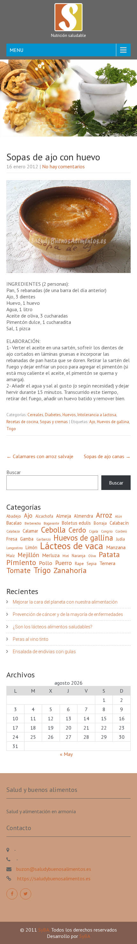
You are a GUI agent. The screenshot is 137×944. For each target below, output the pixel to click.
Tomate (18, 570)
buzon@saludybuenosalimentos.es (53, 869)
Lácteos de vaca (71, 545)
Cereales (35, 414)
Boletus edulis (76, 523)
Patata (109, 554)
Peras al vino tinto (30, 639)
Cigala (93, 531)
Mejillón (28, 555)
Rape (79, 563)
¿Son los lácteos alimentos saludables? (52, 626)
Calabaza (13, 531)
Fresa (11, 539)
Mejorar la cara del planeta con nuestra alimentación (65, 602)
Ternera (107, 563)
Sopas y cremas (54, 421)
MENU (16, 50)
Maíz (10, 555)
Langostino (14, 548)
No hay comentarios (63, 166)
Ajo (92, 421)
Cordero (121, 531)
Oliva (92, 556)
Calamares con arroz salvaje (39, 456)
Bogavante (51, 523)
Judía (120, 539)
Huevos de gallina (113, 421)
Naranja (78, 555)
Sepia (92, 563)
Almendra (83, 516)
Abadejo (13, 516)
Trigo (11, 428)
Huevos (69, 414)
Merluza (51, 555)
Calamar (30, 531)
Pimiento (21, 562)
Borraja (100, 523)
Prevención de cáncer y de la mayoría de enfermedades (68, 614)
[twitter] (25, 893)
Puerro (63, 563)
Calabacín (119, 523)
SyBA (84, 936)
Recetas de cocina (22, 421)
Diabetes (53, 414)
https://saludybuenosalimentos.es (53, 878)
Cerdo (77, 530)
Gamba (26, 539)
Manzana (116, 547)
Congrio (106, 531)
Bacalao (14, 523)
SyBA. (44, 930)
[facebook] (12, 893)
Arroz (104, 515)
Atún (118, 516)
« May (66, 754)
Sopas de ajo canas (107, 456)
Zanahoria (70, 570)
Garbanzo (43, 539)
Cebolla (53, 530)
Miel (65, 556)
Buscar (13, 472)
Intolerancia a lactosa (96, 414)
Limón (31, 547)
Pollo (45, 563)
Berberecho (33, 523)
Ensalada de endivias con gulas (44, 651)
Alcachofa (44, 516)
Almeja (63, 516)
